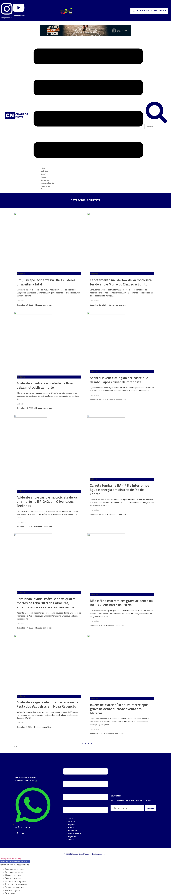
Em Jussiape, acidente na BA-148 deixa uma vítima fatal (46, 282)
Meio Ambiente (74, 833)
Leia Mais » (21, 300)
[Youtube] (23, 833)
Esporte (71, 824)
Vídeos (44, 188)
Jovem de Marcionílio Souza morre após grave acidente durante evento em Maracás (119, 709)
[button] (88, 103)
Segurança (72, 836)
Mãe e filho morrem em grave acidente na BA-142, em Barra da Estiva (121, 603)
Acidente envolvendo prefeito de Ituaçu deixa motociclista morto (46, 385)
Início (70, 818)
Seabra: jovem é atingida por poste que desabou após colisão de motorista (119, 380)
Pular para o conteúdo (10, 858)
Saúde (70, 827)
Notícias (71, 821)
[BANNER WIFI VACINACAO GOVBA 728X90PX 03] (85, 35)
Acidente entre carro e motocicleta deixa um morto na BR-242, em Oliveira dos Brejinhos (47, 501)
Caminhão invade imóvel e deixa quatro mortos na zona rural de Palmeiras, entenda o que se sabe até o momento (46, 603)
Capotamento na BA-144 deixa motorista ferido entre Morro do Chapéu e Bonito (121, 282)
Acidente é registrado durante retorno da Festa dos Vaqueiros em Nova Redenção (47, 704)
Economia (72, 830)
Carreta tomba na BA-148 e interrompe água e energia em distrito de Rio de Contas (119, 489)
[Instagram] (17, 833)
